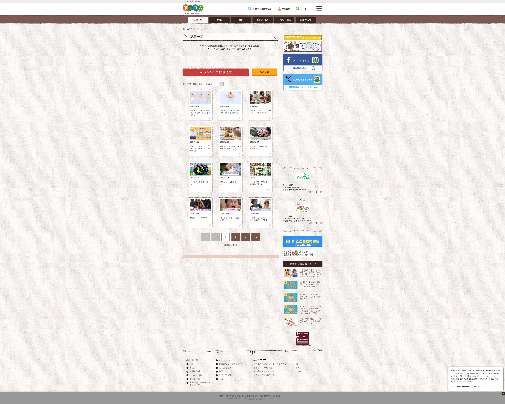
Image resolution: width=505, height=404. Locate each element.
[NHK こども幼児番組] (302, 247)
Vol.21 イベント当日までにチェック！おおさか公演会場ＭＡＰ (310, 297)
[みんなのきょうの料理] (298, 257)
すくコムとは (225, 360)
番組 (192, 367)
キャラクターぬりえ (262, 367)
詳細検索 (264, 72)
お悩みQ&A (195, 371)
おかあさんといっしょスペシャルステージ (273, 364)
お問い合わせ (225, 371)
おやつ (299, 367)
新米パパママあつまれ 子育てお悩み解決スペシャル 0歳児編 (200, 148)
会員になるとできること (230, 364)
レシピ (299, 371)
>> (255, 237)
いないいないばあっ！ (263, 375)
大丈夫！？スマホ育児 (198, 218)
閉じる (476, 387)
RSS (221, 379)
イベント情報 (196, 375)
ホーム (186, 29)
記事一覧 (194, 360)
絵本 (298, 364)
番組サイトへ (313, 192)
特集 (192, 364)
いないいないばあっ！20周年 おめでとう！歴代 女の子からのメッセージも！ (310, 321)
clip (210, 118)
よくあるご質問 (226, 367)
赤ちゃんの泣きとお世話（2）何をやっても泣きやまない (200, 113)
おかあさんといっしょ (263, 371)
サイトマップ (225, 375)
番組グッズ (195, 379)
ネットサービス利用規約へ (461, 387)
